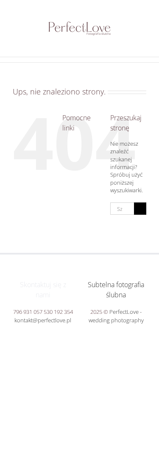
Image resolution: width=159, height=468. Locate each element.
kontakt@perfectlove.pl (42, 320)
